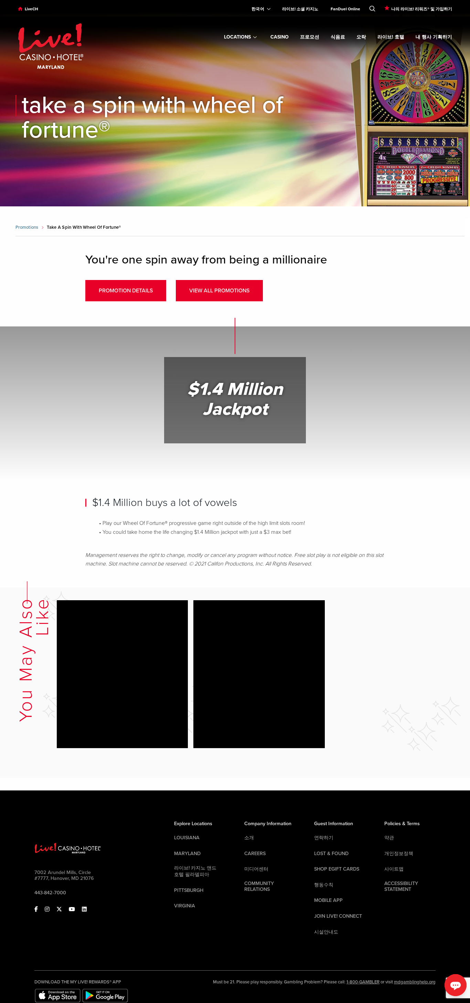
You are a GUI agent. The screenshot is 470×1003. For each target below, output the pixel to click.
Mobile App (328, 900)
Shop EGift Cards (336, 869)
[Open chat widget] (456, 985)
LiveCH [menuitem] (31, 9)
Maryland (187, 853)
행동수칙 (323, 885)
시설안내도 (326, 932)
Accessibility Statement (401, 886)
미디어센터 (256, 869)
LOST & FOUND (331, 853)
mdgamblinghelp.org (415, 982)
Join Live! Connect (338, 916)
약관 (389, 838)
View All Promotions (219, 290)
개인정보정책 (398, 853)
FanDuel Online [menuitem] (345, 9)
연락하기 (323, 838)
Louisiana (187, 838)
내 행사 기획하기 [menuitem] (434, 37)
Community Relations (259, 886)
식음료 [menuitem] (338, 37)
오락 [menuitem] (361, 37)
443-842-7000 (50, 893)
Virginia (184, 906)
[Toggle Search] (372, 7)
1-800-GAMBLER (363, 982)
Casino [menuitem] (279, 37)
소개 (249, 838)
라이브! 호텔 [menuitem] (390, 37)
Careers (255, 853)
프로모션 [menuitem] (309, 37)
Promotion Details (126, 290)
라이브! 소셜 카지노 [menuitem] (300, 9)
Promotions (27, 227)
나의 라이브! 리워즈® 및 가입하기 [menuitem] (421, 9)
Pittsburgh (188, 890)
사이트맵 (394, 869)
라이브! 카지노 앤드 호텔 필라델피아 (195, 871)
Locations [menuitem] (237, 37)
